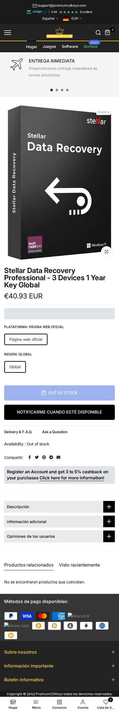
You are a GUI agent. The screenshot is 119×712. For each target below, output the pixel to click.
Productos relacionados (28, 565)
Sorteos (91, 45)
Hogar (31, 46)
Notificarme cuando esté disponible (59, 412)
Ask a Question (55, 432)
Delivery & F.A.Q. (18, 432)
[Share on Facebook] (29, 457)
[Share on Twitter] (37, 457)
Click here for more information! (72, 477)
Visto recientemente (79, 565)
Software (70, 46)
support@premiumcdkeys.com (62, 5)
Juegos (49, 46)
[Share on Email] (58, 457)
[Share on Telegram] (51, 457)
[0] (108, 33)
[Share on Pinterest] (44, 457)
